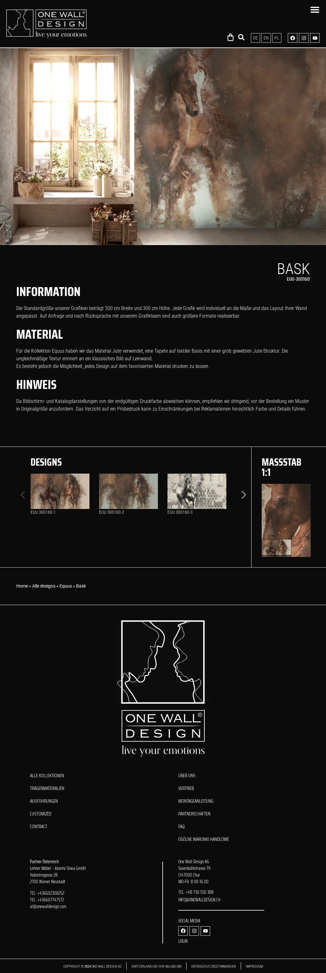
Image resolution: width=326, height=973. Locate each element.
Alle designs (43, 586)
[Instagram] (303, 38)
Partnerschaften (194, 814)
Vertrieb (186, 788)
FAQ (181, 826)
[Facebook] (292, 38)
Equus (66, 586)
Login (183, 941)
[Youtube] (315, 38)
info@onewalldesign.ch (199, 899)
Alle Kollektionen (47, 775)
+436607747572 (50, 899)
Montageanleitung (195, 801)
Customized (40, 814)
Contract (38, 826)
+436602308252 (50, 893)
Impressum (254, 966)
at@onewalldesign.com (48, 906)
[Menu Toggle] (315, 9)
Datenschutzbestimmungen (213, 966)
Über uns (186, 775)
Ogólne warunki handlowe (203, 839)
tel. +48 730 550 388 (196, 892)
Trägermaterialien (47, 788)
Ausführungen (44, 801)
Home (22, 586)
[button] (243, 495)
